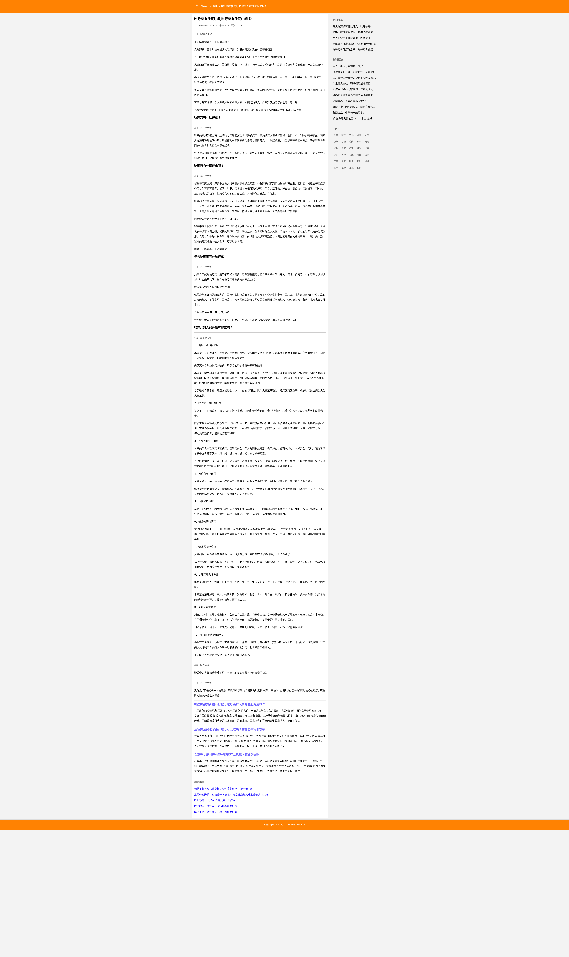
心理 (343, 141)
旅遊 (367, 148)
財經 (359, 148)
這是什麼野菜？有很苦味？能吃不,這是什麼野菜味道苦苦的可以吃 (231, 794)
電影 (343, 167)
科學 (343, 154)
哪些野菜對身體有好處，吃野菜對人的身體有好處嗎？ (229, 704)
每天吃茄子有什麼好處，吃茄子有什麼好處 (357, 26)
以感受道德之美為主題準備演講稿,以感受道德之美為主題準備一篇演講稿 (373, 95)
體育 (343, 161)
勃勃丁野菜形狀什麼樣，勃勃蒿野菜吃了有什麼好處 (223, 788)
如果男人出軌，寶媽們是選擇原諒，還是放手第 (359, 83)
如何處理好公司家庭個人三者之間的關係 (355, 89)
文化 (351, 135)
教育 (343, 135)
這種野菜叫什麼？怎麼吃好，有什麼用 (354, 71)
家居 (336, 148)
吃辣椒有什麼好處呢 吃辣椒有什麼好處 (354, 43)
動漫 (359, 161)
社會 (336, 135)
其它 (359, 167)
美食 (367, 141)
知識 (351, 167)
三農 (336, 161)
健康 (215, 6)
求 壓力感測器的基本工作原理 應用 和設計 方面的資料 (363, 118)
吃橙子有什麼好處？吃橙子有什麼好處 (215, 811)
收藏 (351, 154)
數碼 (359, 141)
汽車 (351, 148)
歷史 (351, 161)
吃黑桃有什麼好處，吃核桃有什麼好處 (215, 806)
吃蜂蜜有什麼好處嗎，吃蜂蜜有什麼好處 (355, 49)
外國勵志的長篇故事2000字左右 (351, 100)
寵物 (359, 154)
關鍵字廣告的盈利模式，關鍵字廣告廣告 (355, 106)
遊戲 (343, 148)
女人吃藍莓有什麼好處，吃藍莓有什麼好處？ (358, 37)
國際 (367, 161)
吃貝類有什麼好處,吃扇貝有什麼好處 (214, 800)
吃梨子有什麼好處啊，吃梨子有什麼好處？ (357, 32)
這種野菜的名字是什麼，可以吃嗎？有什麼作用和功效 (229, 729)
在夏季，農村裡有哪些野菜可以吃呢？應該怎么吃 (226, 754)
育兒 (336, 154)
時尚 (351, 141)
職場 (367, 154)
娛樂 (336, 141)
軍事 (336, 167)
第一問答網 (202, 6)
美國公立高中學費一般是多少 (349, 112)
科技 (367, 135)
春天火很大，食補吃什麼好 (348, 66)
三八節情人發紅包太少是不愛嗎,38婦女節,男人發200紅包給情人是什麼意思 (375, 77)
